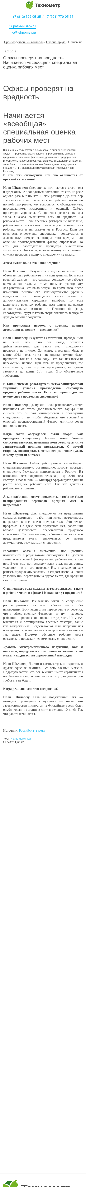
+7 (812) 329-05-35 (27, 16)
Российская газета (32, 730)
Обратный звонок (22, 26)
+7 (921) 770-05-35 (59, 16)
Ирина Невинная (21, 738)
